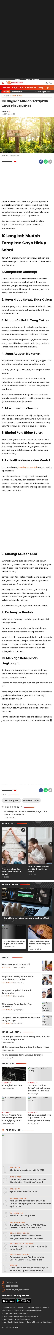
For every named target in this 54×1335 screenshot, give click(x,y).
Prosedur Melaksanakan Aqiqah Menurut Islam (13, 942)
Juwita (5, 111)
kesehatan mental (28, 467)
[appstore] (8, 1302)
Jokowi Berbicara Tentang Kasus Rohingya (22, 1055)
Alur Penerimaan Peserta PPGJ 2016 (27, 1170)
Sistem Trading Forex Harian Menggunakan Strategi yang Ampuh (12, 1118)
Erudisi (5, 95)
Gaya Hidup (17, 95)
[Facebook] (41, 162)
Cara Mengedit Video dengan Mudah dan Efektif (27, 918)
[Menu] (3, 83)
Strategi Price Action (12, 1085)
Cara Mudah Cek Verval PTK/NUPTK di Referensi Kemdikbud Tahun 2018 (28, 1226)
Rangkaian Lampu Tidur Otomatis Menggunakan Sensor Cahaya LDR (26, 1237)
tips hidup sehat (31, 800)
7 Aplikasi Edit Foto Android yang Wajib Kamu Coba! (28, 1247)
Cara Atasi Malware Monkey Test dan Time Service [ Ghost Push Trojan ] (28, 1180)
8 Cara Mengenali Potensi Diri (16, 964)
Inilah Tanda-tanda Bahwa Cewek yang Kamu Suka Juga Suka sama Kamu (29, 1269)
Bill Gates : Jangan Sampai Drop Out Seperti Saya (25, 1047)
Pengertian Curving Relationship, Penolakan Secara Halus (17, 978)
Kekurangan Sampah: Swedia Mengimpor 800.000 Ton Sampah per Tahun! (26, 1038)
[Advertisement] (27, 39)
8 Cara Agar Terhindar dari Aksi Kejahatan (17, 1005)
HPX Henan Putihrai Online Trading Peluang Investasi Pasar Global (39, 1088)
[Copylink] (50, 162)
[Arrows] (3, 844)
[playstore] (23, 1302)
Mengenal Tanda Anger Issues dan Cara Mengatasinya (21, 1019)
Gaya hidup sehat (12, 800)
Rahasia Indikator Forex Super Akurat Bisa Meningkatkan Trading (39, 1118)
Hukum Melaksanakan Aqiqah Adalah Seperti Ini (39, 943)
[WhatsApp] (46, 162)
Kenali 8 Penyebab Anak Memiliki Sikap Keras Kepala (39, 869)
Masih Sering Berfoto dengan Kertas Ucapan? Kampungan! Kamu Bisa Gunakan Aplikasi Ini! (30, 1204)
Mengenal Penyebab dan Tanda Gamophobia (17, 991)
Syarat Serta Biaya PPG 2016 (23, 1191)
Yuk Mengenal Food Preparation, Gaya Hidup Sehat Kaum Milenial (25, 813)
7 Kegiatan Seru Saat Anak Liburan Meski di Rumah (11, 871)
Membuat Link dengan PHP (22, 1215)
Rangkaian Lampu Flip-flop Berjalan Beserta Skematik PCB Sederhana (27, 1258)
